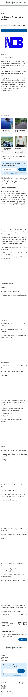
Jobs (2, 658)
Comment (23, 639)
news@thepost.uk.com (9, 694)
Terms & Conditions (6, 654)
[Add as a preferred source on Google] (13, 25)
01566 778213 (9, 691)
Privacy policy (4, 657)
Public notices (4, 660)
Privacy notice (14, 173)
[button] (3, 3)
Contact (3, 655)
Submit (22, 169)
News (2, 13)
